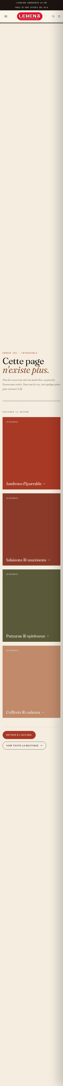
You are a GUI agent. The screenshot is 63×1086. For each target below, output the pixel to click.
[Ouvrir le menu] (6, 16)
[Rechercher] (53, 16)
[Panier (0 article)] (59, 16)
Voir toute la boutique (22, 745)
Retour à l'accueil (19, 735)
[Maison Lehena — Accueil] (29, 16)
